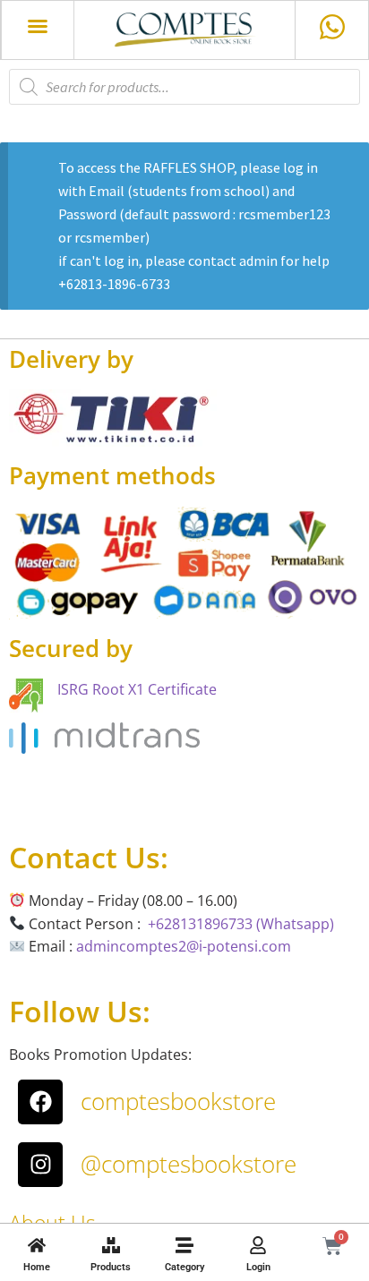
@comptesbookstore (188, 1164)
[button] (37, 26)
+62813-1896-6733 (114, 284)
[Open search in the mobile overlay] (184, 87)
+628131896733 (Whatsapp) (241, 924)
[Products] (111, 1245)
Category (184, 1267)
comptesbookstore (178, 1101)
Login (258, 1267)
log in (300, 167)
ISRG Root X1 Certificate (137, 689)
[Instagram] (40, 1164)
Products (110, 1267)
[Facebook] (40, 1102)
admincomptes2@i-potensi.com (183, 946)
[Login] (258, 1245)
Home (36, 1267)
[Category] (184, 1245)
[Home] (37, 1245)
